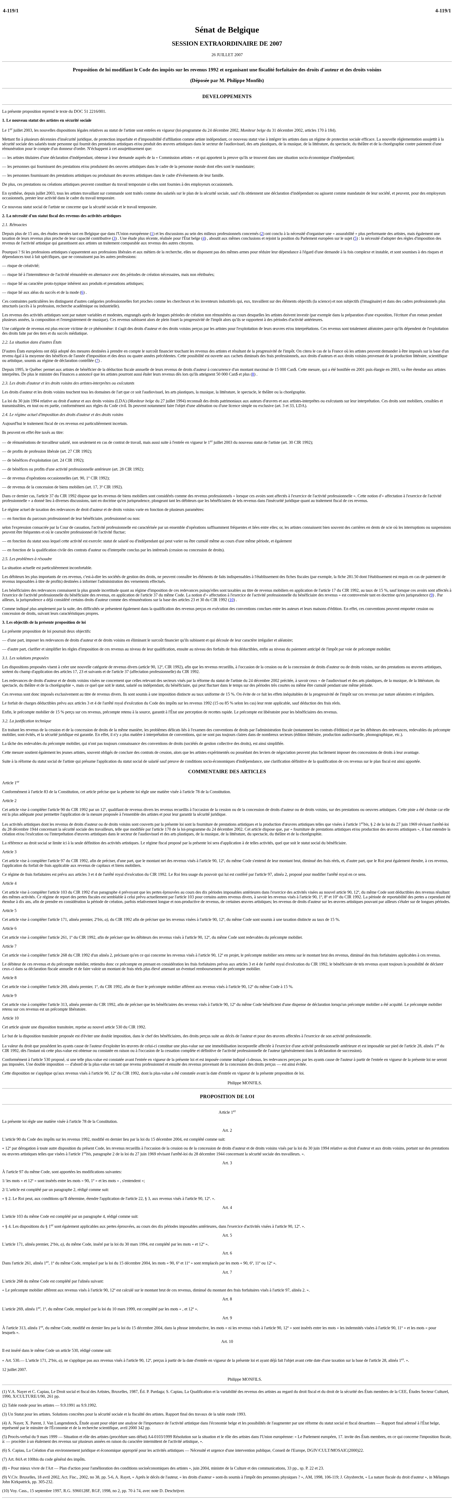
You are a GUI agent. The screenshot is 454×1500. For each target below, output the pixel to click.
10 (231, 599)
